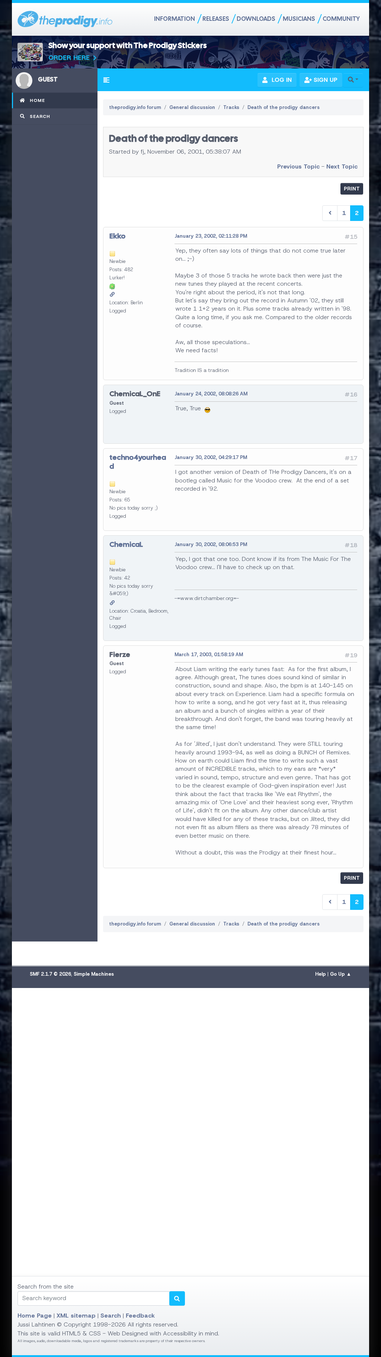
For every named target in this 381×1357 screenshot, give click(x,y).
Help (320, 974)
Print (352, 188)
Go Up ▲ (340, 974)
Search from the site (45, 1286)
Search (110, 1315)
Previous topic (298, 166)
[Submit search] (177, 1298)
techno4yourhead (137, 462)
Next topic (342, 166)
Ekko (117, 236)
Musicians (299, 19)
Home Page (34, 1315)
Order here (69, 57)
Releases (215, 19)
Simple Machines (94, 974)
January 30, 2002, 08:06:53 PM (211, 544)
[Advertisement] (190, 1080)
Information (174, 19)
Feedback (140, 1315)
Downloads (256, 19)
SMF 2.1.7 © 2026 (50, 974)
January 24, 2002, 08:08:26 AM (211, 394)
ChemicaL (126, 544)
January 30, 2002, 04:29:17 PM (211, 457)
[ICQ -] (112, 286)
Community (341, 19)
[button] (106, 80)
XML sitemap (76, 1315)
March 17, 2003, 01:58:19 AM (209, 654)
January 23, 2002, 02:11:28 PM (211, 236)
